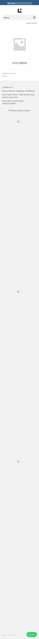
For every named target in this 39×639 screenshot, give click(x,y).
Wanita (34, 23)
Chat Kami (31, 634)
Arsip (9, 73)
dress (6, 76)
